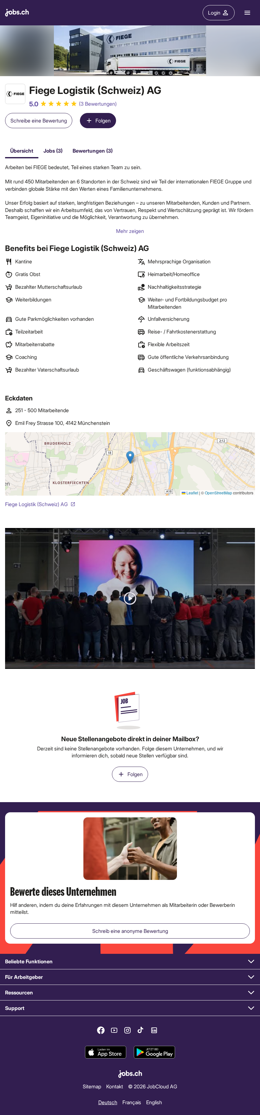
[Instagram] (127, 1030)
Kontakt (114, 1086)
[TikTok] (141, 1030)
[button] (130, 598)
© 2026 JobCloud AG (152, 1086)
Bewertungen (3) (93, 151)
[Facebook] (101, 1030)
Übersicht (21, 151)
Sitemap (92, 1086)
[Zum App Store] (105, 1052)
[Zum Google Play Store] (154, 1052)
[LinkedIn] (154, 1030)
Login (214, 13)
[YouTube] (114, 1030)
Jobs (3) (52, 151)
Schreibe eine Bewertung (38, 120)
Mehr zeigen (130, 231)
